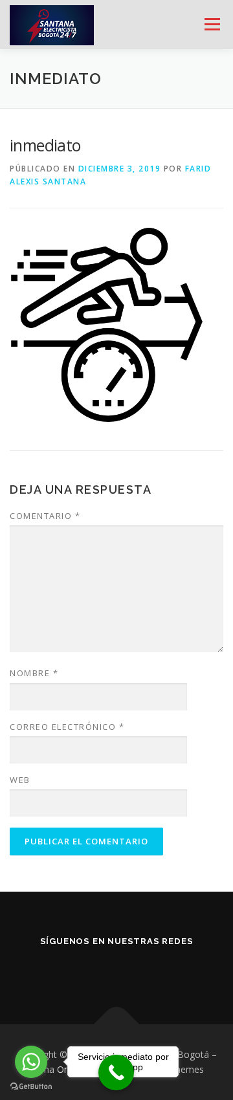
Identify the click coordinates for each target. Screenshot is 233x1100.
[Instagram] (116, 969)
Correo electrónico (67, 726)
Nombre (34, 673)
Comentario (45, 516)
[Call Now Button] (116, 1072)
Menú (211, 24)
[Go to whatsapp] (31, 1062)
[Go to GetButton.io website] (31, 1087)
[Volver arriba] (117, 1024)
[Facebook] (80, 969)
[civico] (152, 969)
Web (20, 780)
